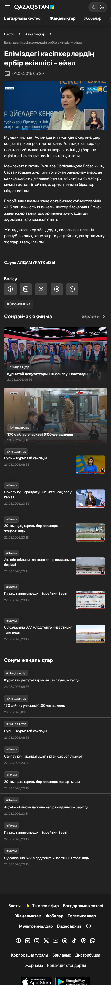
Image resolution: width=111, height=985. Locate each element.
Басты (9, 34)
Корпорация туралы (29, 955)
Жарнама (34, 965)
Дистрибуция (87, 955)
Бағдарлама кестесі (22, 18)
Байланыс (61, 955)
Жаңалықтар (63, 18)
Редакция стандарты (66, 965)
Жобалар (92, 18)
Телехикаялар (82, 915)
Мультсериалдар (36, 926)
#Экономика (18, 304)
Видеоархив (69, 926)
